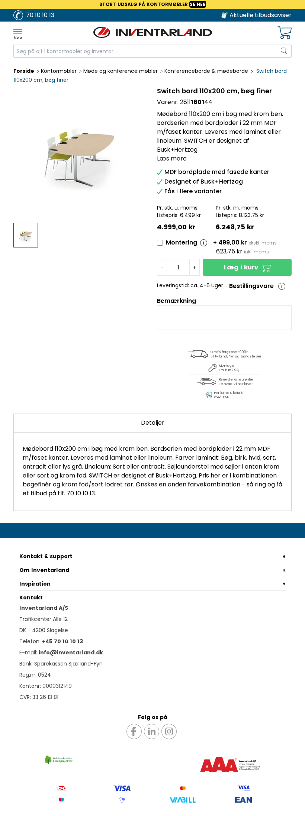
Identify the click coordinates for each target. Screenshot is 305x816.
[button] (247, 267)
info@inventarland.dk (71, 652)
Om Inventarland (44, 570)
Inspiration (35, 583)
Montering (181, 242)
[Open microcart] (284, 32)
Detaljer (152, 422)
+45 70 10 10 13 (62, 641)
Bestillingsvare (251, 286)
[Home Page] (152, 32)
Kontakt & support (46, 556)
